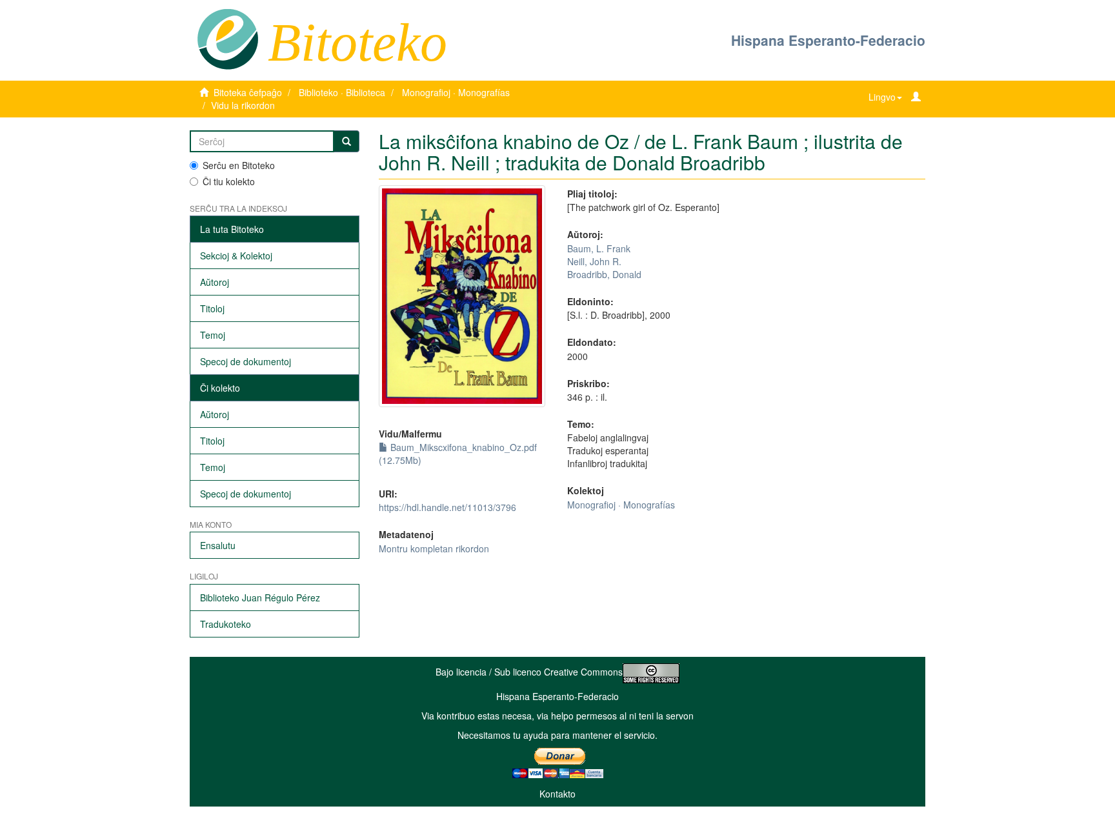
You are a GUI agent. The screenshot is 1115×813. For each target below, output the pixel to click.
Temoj (212, 334)
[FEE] (227, 38)
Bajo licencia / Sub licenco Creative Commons (529, 671)
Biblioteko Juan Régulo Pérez (260, 597)
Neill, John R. (594, 261)
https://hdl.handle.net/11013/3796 (447, 507)
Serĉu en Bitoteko (239, 165)
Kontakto (557, 793)
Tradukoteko (225, 623)
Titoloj (212, 308)
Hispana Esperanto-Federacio (828, 40)
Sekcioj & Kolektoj (236, 255)
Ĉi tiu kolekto (229, 181)
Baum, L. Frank (598, 248)
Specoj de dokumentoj (245, 361)
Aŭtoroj (214, 282)
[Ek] (346, 141)
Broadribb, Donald (604, 274)
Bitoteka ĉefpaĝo (248, 92)
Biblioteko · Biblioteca (342, 92)
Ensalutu (218, 545)
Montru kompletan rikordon (434, 548)
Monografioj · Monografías (456, 92)
